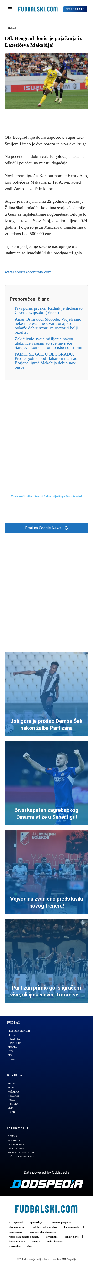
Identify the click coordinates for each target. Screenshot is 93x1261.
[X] (41, 116)
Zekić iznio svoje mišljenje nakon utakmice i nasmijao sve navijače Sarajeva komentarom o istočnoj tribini (48, 343)
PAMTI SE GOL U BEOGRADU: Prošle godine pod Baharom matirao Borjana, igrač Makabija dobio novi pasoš (46, 360)
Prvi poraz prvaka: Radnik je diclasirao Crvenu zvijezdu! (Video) (49, 310)
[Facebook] (30, 116)
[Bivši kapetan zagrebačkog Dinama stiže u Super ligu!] (46, 783)
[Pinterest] (52, 116)
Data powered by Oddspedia (46, 1172)
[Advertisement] (46, 427)
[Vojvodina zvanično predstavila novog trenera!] (46, 872)
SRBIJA (12, 27)
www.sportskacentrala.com (28, 272)
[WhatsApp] (63, 116)
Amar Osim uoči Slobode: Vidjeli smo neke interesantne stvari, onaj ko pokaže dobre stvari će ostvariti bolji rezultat (48, 325)
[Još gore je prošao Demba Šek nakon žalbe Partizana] (46, 694)
